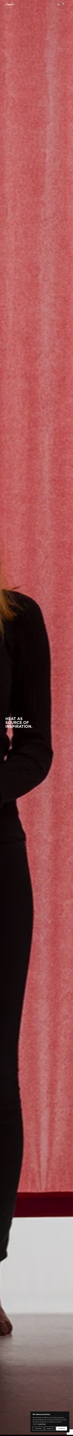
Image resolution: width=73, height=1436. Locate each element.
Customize (38, 1428)
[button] (58, 4)
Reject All (50, 1428)
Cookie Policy (42, 1424)
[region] (49, 1421)
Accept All (61, 1428)
